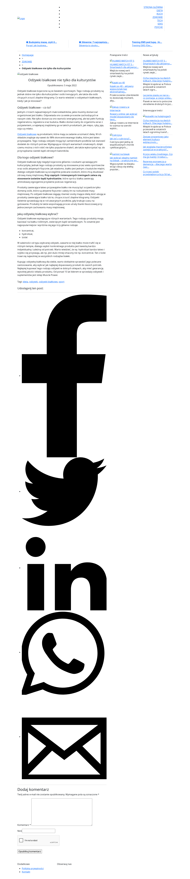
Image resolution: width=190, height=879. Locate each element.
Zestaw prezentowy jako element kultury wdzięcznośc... (156, 139)
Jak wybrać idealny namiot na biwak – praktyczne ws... (124, 159)
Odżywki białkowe (26, 134)
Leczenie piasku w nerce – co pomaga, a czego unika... (157, 97)
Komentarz (24, 824)
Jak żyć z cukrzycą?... (120, 138)
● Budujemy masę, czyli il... (41, 42)
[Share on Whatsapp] (64, 652)
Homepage (28, 55)
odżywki (33, 281)
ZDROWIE (27, 61)
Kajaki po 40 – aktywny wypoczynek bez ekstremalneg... (122, 89)
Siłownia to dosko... (89, 45)
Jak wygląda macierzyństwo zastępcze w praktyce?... (157, 148)
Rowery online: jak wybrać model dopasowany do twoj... (123, 116)
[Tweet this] (64, 491)
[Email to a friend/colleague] (64, 736)
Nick (19, 830)
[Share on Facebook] (64, 375)
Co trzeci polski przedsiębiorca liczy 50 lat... (157, 173)
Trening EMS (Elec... (142, 45)
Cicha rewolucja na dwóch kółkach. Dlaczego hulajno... (157, 79)
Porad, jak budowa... (37, 45)
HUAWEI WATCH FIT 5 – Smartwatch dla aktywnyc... (124, 66)
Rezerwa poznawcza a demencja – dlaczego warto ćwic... (157, 164)
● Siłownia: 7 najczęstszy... (94, 42)
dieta (25, 281)
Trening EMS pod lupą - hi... (147, 42)
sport (61, 281)
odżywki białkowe (48, 281)
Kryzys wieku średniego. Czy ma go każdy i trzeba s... (158, 155)
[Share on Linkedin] (64, 567)
